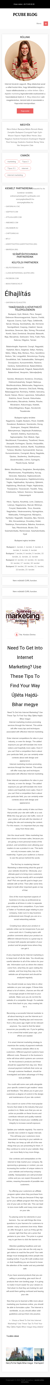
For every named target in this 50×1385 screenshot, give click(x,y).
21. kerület (39, 566)
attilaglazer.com (14, 217)
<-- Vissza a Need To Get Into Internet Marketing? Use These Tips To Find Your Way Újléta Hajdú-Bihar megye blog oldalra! (25, 1323)
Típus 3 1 (11, 168)
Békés (28, 129)
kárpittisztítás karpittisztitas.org (21, 244)
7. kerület (18, 553)
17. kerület (25, 563)
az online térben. (32, 90)
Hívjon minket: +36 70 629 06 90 (24, 4)
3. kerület (37, 547)
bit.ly (8, 239)
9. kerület (36, 553)
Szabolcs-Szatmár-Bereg (28, 142)
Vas (19, 145)
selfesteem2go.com (15, 268)
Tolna (41, 142)
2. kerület (28, 547)
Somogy (14, 142)
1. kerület (19, 547)
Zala (31, 145)
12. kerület (33, 557)
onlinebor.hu (12, 228)
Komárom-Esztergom (29, 139)
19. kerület (19, 566)
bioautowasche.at (14, 284)
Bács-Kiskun (12, 129)
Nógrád (42, 139)
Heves (34, 135)
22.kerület (20, 570)
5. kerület (24, 550)
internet (25, 168)
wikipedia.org (12, 250)
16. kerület (15, 563)
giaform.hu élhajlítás (16, 302)
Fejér (35, 132)
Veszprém (25, 145)
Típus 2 (25, 161)
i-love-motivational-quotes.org (20, 273)
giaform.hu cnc (13, 206)
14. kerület (29, 560)
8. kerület (27, 553)
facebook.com (12, 278)
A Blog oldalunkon (33, 97)
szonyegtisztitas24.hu (25, 199)
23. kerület (29, 570)
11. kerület (23, 557)
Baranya (21, 129)
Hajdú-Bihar (26, 135)
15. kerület (39, 560)
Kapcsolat (25, 111)
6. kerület (33, 550)
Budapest (19, 132)
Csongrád (28, 132)
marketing (11, 161)
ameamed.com (12, 223)
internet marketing (15, 175)
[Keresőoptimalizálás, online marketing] (25, 14)
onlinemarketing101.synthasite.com (25, 196)
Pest (8, 142)
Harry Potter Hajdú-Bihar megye (19, 1363)
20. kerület (29, 566)
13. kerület (19, 560)
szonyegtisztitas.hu (25, 202)
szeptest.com (12, 212)
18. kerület (35, 563)
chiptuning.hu (12, 233)
